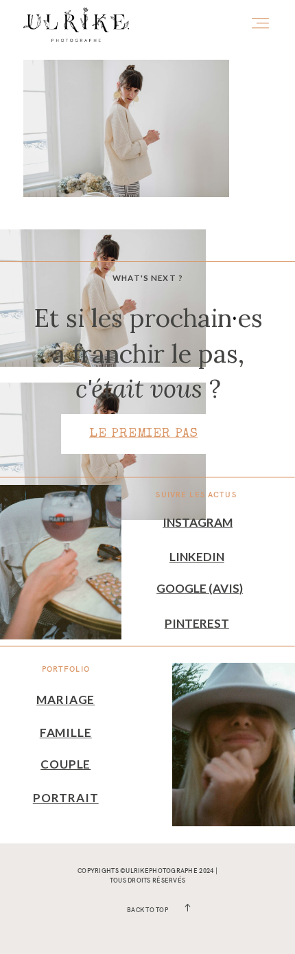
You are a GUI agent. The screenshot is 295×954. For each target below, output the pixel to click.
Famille (66, 732)
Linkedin (196, 556)
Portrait (66, 798)
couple (65, 764)
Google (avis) (199, 588)
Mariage (65, 699)
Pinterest (197, 623)
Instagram (198, 522)
